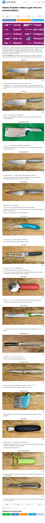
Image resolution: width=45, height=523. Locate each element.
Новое (34, 2)
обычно (11, 205)
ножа (5, 328)
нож (11, 239)
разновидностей (12, 268)
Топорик (5, 145)
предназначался (12, 85)
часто (14, 175)
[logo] (9, 2)
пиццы (8, 300)
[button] (7, 16)
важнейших (41, 48)
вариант (16, 114)
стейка (33, 385)
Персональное (27, 2)
